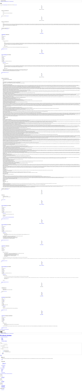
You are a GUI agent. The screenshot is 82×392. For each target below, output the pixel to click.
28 (42, 203)
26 (42, 30)
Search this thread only (6, 350)
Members (2, 339)
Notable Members (3, 385)
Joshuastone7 (3, 315)
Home (2, 370)
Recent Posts (3, 377)
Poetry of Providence (4, 54)
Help (2, 369)
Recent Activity (3, 386)
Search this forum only (6, 351)
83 (42, 295)
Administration (4, 34)
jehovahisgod (3, 297)
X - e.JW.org (4, 363)
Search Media (3, 381)
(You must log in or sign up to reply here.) (4, 329)
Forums (2, 338)
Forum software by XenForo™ (6, 373)
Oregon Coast (4, 62)
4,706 (42, 311)
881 (42, 50)
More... (3, 353)
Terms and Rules (3, 372)
